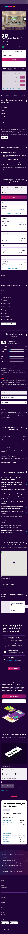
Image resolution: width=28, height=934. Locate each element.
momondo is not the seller (9, 860)
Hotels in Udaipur (7, 837)
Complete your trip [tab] (17, 813)
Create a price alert (12, 660)
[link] (14, 668)
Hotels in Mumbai (7, 820)
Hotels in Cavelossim (8, 872)
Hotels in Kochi (6, 835)
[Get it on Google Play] (5, 922)
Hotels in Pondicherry (8, 826)
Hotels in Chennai (7, 824)
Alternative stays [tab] (16, 810)
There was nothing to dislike (10, 382)
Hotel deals (5, 871)
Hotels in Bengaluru (7, 831)
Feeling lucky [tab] (7, 813)
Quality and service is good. (10, 370)
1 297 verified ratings (16, 46)
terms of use (19, 788)
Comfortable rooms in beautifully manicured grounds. (11, 368)
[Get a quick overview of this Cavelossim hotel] (26, 101)
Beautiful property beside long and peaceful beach (13, 373)
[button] (2, 6)
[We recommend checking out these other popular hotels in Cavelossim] (26, 595)
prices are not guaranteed (11, 855)
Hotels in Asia (12, 871)
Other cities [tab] (6, 810)
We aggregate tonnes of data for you (12, 862)
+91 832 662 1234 (6, 44)
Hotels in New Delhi (7, 822)
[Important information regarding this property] (26, 428)
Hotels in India (20, 871)
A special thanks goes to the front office (13, 380)
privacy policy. (4, 790)
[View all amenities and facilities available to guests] (26, 286)
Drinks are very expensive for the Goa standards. (13, 385)
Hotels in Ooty (6, 839)
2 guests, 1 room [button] (7, 55)
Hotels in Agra (6, 841)
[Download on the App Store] (14, 922)
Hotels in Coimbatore (8, 829)
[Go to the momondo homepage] (10, 6)
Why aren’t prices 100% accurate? (11, 865)
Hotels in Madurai (7, 833)
